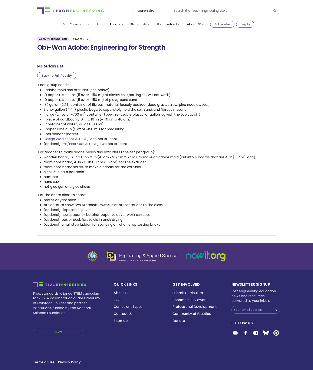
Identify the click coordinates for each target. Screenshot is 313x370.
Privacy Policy (69, 362)
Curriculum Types (128, 306)
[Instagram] (256, 333)
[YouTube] (235, 333)
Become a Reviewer (188, 300)
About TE (194, 24)
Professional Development (194, 306)
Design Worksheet (66, 138)
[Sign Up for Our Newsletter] (276, 310)
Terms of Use (44, 362)
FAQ (117, 300)
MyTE (58, 332)
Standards (138, 24)
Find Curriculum (74, 24)
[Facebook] (245, 333)
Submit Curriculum (187, 293)
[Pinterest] (276, 333)
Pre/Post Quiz (80, 143)
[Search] (274, 10)
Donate (178, 320)
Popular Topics (108, 24)
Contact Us (123, 313)
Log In (245, 24)
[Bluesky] (266, 333)
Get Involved (167, 24)
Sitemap (121, 320)
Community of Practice (191, 313)
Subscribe (222, 24)
